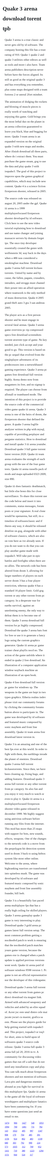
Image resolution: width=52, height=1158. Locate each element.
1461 (24, 1127)
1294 (41, 1151)
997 (31, 1131)
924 (15, 1139)
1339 (40, 1139)
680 (6, 1143)
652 (39, 1147)
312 (23, 1147)
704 (22, 1135)
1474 (7, 1123)
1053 (41, 1123)
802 (23, 1139)
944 (15, 1155)
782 (40, 1127)
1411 (7, 1151)
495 (23, 1131)
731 (32, 1127)
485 (30, 1135)
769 (31, 1147)
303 (14, 1143)
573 (6, 1147)
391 (38, 1135)
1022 (15, 1131)
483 (31, 1139)
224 (38, 1143)
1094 (7, 1127)
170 (14, 1135)
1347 (40, 1131)
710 (15, 1151)
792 (22, 1143)
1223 (32, 1151)
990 (30, 1143)
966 (15, 1123)
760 (15, 1127)
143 (6, 1131)
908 (6, 1135)
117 (31, 1155)
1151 (7, 1155)
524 (23, 1155)
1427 (24, 1123)
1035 (15, 1147)
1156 (7, 1139)
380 (23, 1151)
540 (32, 1123)
